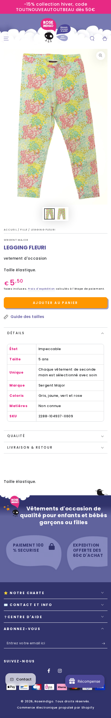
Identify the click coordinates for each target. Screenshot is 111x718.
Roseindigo (43, 701)
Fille (24, 229)
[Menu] (6, 39)
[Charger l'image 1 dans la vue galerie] (49, 213)
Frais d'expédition (41, 288)
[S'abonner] (104, 643)
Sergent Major (16, 240)
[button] (92, 39)
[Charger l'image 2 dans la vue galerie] (61, 213)
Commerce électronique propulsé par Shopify (55, 708)
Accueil (11, 229)
